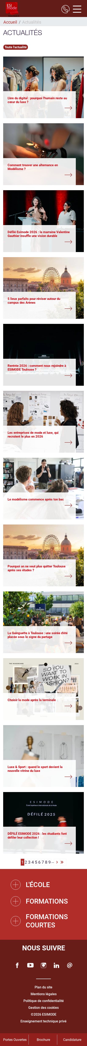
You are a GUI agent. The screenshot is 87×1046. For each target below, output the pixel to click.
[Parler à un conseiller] (65, 10)
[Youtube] (30, 965)
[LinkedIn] (56, 965)
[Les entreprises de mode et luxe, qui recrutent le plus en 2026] (40, 442)
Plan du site (43, 987)
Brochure (43, 1040)
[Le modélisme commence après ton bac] (40, 505)
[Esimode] (12, 9)
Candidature (72, 1040)
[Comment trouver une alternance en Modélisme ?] (40, 175)
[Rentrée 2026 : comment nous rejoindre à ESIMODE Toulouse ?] (40, 376)
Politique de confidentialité (43, 1001)
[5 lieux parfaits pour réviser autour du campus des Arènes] (40, 309)
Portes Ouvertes (15, 1040)
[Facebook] (17, 965)
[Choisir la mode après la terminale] (40, 706)
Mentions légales (44, 994)
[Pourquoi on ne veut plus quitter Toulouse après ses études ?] (40, 576)
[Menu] (75, 10)
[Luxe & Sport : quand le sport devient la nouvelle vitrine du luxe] (40, 777)
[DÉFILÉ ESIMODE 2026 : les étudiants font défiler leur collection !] (40, 844)
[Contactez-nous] (69, 965)
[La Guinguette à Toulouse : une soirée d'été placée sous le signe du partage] (40, 643)
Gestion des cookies (43, 1008)
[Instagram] (43, 965)
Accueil (10, 22)
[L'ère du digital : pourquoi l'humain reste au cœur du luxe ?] (40, 108)
